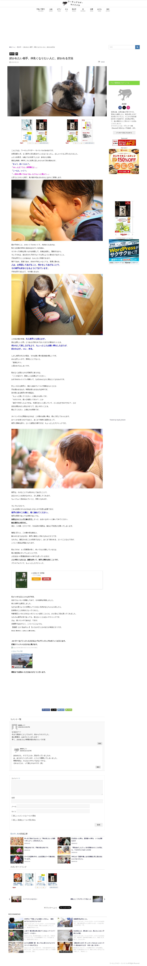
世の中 (12, 53)
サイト (14, 811)
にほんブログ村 (17, 651)
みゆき (103, 61)
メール (14, 806)
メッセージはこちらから (124, 132)
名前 (13, 797)
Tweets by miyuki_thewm (118, 420)
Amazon (36, 579)
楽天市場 (46, 579)
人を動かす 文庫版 (37, 573)
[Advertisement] (74, 28)
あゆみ (20, 725)
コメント (16, 778)
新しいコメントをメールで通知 (24, 816)
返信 (99, 743)
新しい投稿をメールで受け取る (24, 820)
